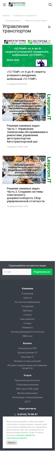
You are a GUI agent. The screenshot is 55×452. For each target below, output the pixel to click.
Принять (12, 443)
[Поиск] (50, 5)
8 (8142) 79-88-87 (27, 414)
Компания (27, 288)
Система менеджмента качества (27, 332)
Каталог (27, 343)
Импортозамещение (27, 393)
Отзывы (27, 323)
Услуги (27, 375)
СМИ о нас (27, 336)
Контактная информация (27, 302)
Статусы (27, 315)
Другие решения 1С (27, 352)
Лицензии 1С (27, 357)
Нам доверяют (27, 319)
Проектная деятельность (27, 380)
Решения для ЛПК (27, 348)
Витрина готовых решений (27, 361)
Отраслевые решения (27, 384)
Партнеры (27, 310)
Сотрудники (27, 306)
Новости (27, 298)
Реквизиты (27, 327)
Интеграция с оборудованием (27, 397)
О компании (27, 293)
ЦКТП (27, 401)
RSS (49, 27)
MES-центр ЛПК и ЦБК (27, 389)
